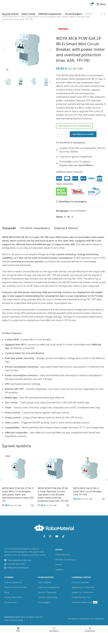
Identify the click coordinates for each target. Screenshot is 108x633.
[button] (67, 505)
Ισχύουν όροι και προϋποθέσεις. (76, 165)
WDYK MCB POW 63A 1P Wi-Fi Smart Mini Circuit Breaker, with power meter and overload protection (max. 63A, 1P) (18, 494)
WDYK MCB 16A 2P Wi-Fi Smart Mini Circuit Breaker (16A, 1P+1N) (87, 491)
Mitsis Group (17, 620)
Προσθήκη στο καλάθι (83, 134)
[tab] (9, 228)
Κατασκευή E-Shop (76, 618)
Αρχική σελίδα (10, 13)
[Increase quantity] (66, 134)
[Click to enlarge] (7, 70)
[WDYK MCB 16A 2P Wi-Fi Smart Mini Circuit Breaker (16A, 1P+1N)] (89, 468)
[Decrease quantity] (58, 134)
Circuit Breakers (73, 13)
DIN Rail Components (50, 13)
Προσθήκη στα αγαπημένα (72, 201)
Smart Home (28, 13)
